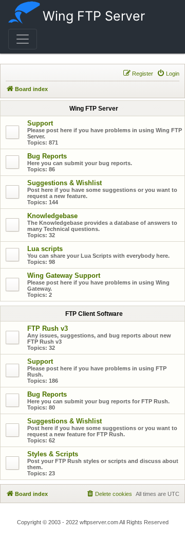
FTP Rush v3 (47, 328)
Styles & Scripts (52, 454)
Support (40, 123)
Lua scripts (45, 249)
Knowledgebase (52, 216)
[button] (22, 39)
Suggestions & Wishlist (64, 183)
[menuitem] (168, 73)
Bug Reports (47, 156)
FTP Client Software (94, 313)
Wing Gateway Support (63, 275)
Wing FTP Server (94, 16)
